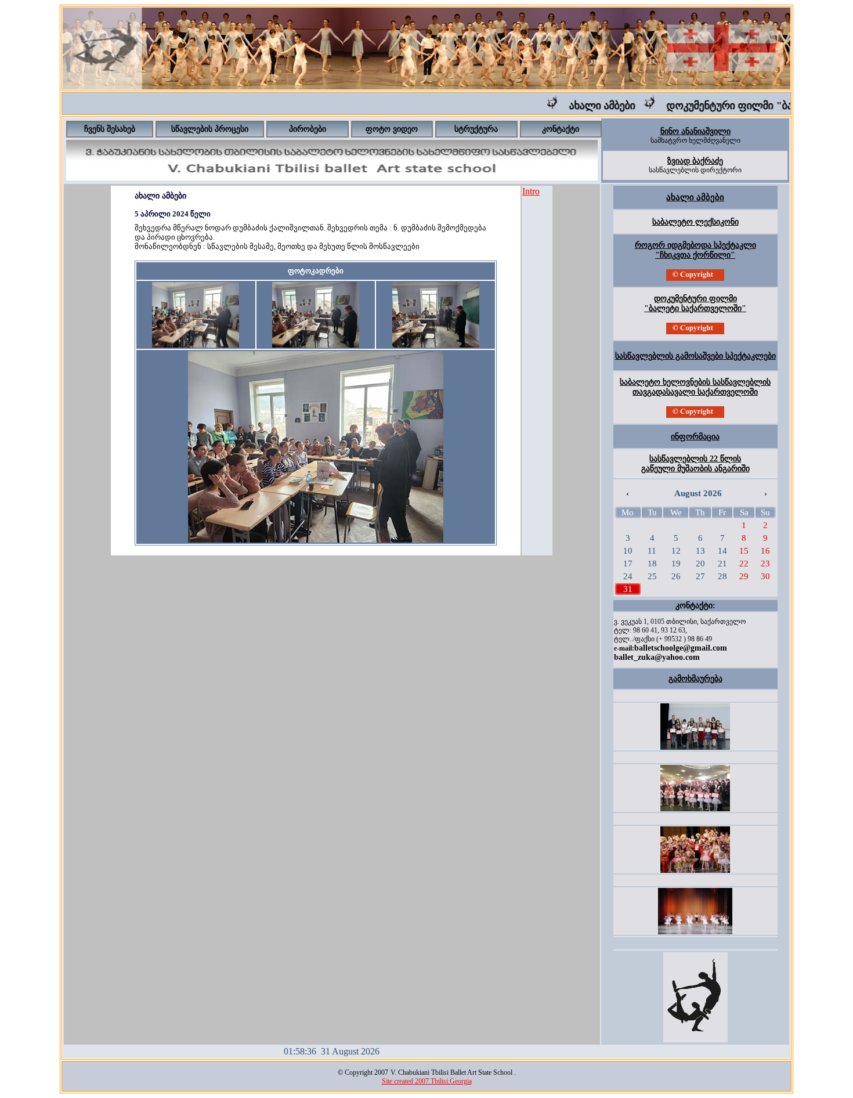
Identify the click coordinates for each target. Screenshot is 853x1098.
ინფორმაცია (695, 436)
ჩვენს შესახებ (109, 129)
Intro (531, 191)
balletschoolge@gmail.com (680, 648)
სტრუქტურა (476, 129)
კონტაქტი (560, 129)
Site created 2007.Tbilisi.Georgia (427, 1081)
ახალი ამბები (585, 105)
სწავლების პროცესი (209, 129)
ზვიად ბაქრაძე (695, 161)
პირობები (307, 129)
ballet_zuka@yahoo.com (657, 657)
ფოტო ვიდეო (392, 129)
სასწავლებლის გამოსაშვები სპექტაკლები (695, 356)
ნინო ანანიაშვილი (695, 131)
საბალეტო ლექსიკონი (695, 222)
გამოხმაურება (695, 678)
